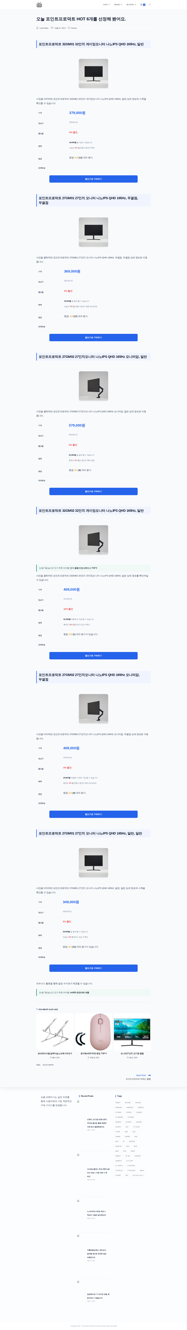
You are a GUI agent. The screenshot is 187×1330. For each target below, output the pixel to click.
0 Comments (100, 1130)
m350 (135, 1146)
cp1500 (117, 1131)
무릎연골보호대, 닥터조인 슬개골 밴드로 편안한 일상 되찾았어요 (96, 1253)
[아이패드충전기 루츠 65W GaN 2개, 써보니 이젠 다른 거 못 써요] (81, 1174)
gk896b (117, 1136)
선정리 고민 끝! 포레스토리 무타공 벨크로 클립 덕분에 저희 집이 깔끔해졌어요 (97, 1123)
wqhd (142, 1170)
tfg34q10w (131, 1170)
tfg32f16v (119, 1170)
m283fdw (118, 1146)
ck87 (126, 1127)
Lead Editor (44, 28)
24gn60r (128, 1102)
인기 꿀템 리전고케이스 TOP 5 (83, 568)
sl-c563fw (119, 1165)
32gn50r (128, 1122)
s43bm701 (118, 1161)
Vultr (98, 1326)
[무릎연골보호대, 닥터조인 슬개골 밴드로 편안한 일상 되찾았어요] (81, 1255)
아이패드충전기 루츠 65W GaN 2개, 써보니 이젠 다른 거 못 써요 (98, 1172)
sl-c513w (129, 1161)
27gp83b (128, 1112)
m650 (117, 1151)
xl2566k (118, 1175)
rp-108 (127, 1156)
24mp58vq (129, 1107)
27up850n (130, 1117)
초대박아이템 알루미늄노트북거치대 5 (55, 1053)
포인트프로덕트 (48, 1065)
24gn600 (138, 1102)
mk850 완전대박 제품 (79, 992)
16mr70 (117, 1102)
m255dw (132, 1141)
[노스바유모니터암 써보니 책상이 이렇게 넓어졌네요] (81, 1214)
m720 (124, 1151)
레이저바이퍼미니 (138, 1175)
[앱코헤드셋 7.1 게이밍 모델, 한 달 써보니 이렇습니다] (81, 1297)
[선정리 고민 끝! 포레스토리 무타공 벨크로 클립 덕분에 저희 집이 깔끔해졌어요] (81, 1124)
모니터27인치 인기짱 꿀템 (132, 1053)
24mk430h (118, 1107)
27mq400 (139, 1112)
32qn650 (139, 1122)
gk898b (127, 1136)
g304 (126, 1131)
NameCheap (105, 1326)
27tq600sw (119, 1117)
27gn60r (118, 1112)
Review (74, 28)
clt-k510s (136, 1127)
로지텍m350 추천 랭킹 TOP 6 (94, 1053)
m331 (127, 1146)
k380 (135, 1136)
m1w (116, 1141)
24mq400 (140, 1107)
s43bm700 (137, 1156)
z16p (126, 1175)
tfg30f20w (131, 1165)
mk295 (133, 1151)
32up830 (118, 1127)
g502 (133, 1131)
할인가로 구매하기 (93, 179)
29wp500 (118, 1122)
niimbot (118, 1156)
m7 (124, 1141)
